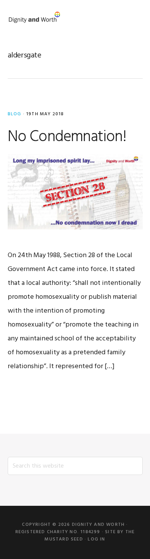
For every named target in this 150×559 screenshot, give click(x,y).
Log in (96, 539)
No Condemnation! (67, 137)
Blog (15, 114)
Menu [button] (133, 17)
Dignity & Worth (35, 17)
